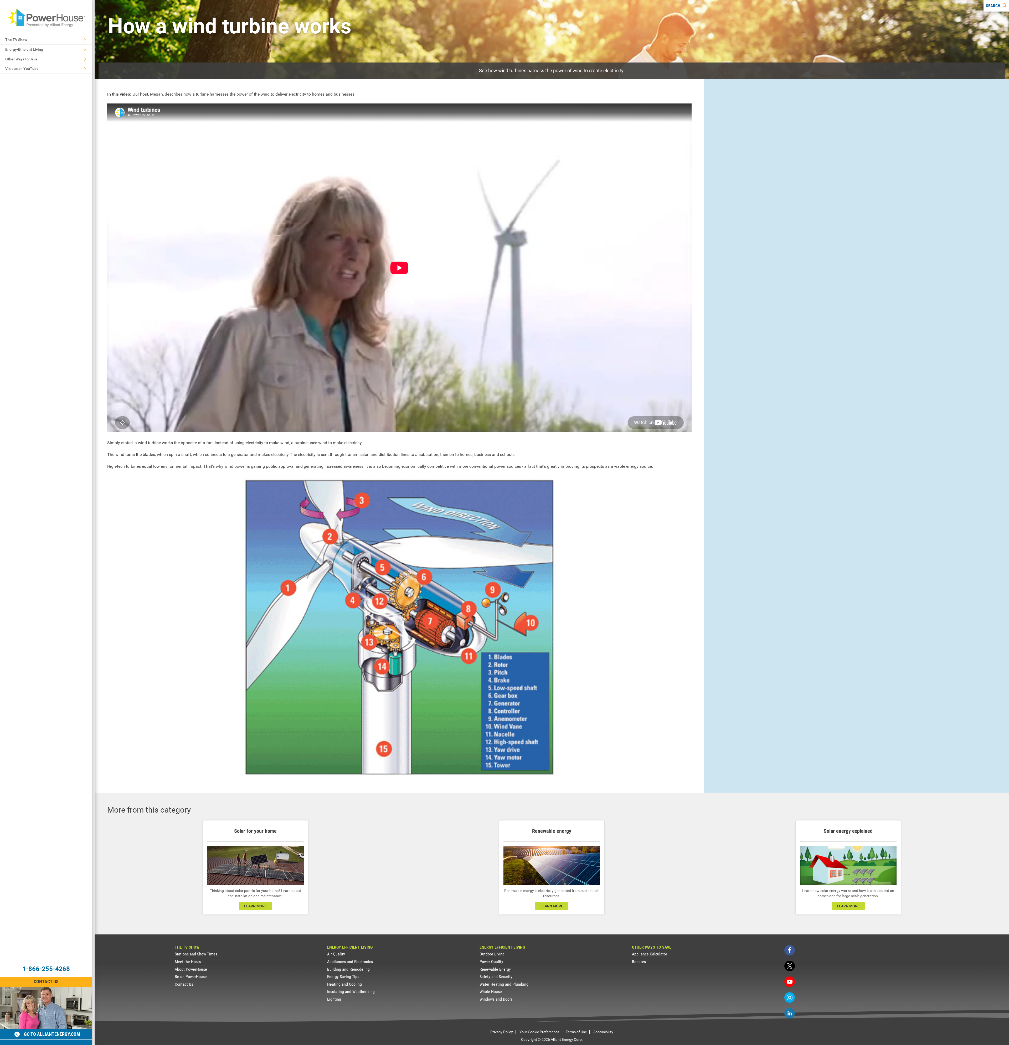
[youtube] (789, 981)
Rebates (639, 961)
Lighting (334, 999)
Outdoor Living (492, 954)
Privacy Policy (501, 1032)
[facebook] (789, 950)
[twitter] (789, 966)
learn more (255, 906)
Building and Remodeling (348, 969)
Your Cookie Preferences (539, 1032)
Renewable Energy (495, 969)
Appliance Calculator (649, 954)
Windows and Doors (496, 999)
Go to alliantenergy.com (52, 1034)
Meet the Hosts (188, 961)
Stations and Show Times (196, 954)
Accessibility (603, 1032)
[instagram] (789, 997)
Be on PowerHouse (191, 976)
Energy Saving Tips (343, 976)
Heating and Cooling (344, 984)
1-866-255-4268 (46, 969)
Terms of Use (576, 1032)
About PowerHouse (191, 969)
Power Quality (491, 961)
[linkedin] (789, 1013)
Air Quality (336, 954)
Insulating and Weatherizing (351, 991)
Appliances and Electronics (350, 961)
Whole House (491, 991)
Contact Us (46, 981)
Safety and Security (496, 976)
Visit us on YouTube (22, 68)
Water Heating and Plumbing (504, 984)
